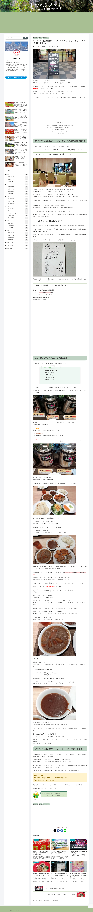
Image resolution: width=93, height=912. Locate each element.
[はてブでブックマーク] (61, 830)
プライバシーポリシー (27, 910)
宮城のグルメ (46, 37)
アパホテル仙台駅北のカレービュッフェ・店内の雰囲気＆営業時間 (60, 125)
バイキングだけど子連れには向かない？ (55, 129)
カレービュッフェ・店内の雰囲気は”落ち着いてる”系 (58, 127)
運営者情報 (11, 910)
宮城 (40, 37)
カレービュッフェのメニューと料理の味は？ (55, 133)
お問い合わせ (18, 910)
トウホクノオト (16, 58)
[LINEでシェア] (65, 830)
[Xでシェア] (55, 830)
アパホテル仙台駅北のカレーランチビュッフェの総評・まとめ (59, 135)
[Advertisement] (46, 23)
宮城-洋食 (36, 37)
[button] (25, 38)
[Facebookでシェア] (58, 830)
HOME (6, 910)
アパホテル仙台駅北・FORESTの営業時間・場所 (57, 131)
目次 (58, 122)
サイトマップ (36, 910)
